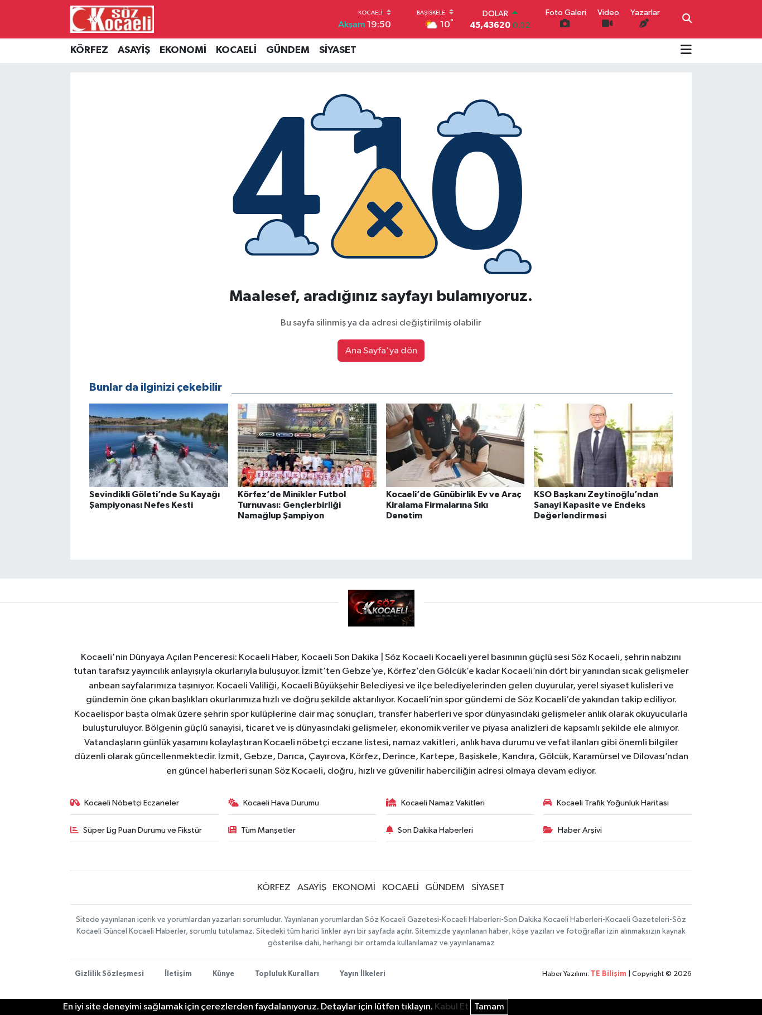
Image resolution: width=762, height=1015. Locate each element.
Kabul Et (452, 1007)
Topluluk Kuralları (287, 974)
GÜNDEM (288, 50)
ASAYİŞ (134, 50)
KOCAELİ (236, 50)
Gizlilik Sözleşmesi (109, 974)
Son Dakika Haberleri (435, 830)
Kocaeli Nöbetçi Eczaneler (131, 803)
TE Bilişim (608, 974)
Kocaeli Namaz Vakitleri (443, 803)
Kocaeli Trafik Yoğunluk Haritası (613, 803)
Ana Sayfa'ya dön (381, 351)
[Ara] (687, 19)
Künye (223, 974)
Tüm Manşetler (268, 830)
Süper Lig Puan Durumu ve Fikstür (142, 830)
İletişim (178, 974)
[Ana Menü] (686, 50)
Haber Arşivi (580, 830)
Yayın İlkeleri (362, 974)
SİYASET (337, 50)
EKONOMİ (183, 50)
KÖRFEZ (89, 50)
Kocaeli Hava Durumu (281, 803)
